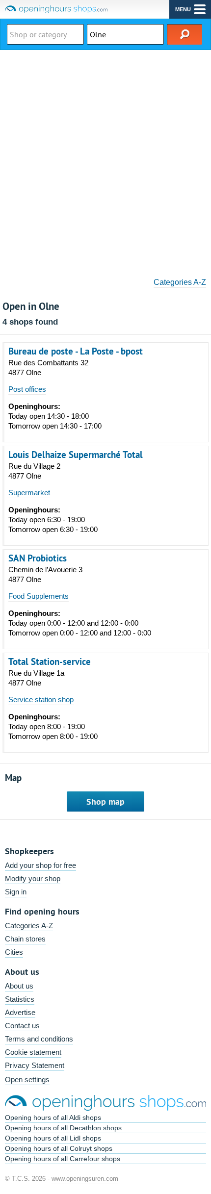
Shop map (105, 801)
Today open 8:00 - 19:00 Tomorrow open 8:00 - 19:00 (53, 726)
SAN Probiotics (37, 558)
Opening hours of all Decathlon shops (63, 1128)
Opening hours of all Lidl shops (53, 1138)
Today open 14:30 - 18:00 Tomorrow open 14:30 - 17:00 (55, 416)
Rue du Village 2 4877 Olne (34, 471)
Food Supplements (38, 596)
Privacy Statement (34, 1065)
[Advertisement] (105, 160)
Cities (14, 952)
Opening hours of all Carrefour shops (62, 1159)
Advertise (20, 1012)
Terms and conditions (39, 1039)
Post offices (27, 389)
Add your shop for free (40, 865)
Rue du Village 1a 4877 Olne (36, 678)
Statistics (19, 999)
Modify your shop (32, 878)
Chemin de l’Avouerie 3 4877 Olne (45, 574)
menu (183, 9)
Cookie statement (33, 1052)
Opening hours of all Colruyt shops (58, 1148)
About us (19, 986)
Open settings (27, 1079)
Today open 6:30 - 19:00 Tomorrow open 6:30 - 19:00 (53, 519)
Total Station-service (49, 661)
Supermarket (29, 492)
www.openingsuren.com (85, 1178)
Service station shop (41, 699)
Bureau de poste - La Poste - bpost (75, 351)
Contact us (22, 1025)
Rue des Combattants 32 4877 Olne (48, 367)
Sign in (15, 892)
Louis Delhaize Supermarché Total (75, 454)
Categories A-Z (180, 282)
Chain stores (25, 939)
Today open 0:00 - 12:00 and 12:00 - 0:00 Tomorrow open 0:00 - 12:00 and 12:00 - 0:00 (79, 623)
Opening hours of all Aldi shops (53, 1117)
